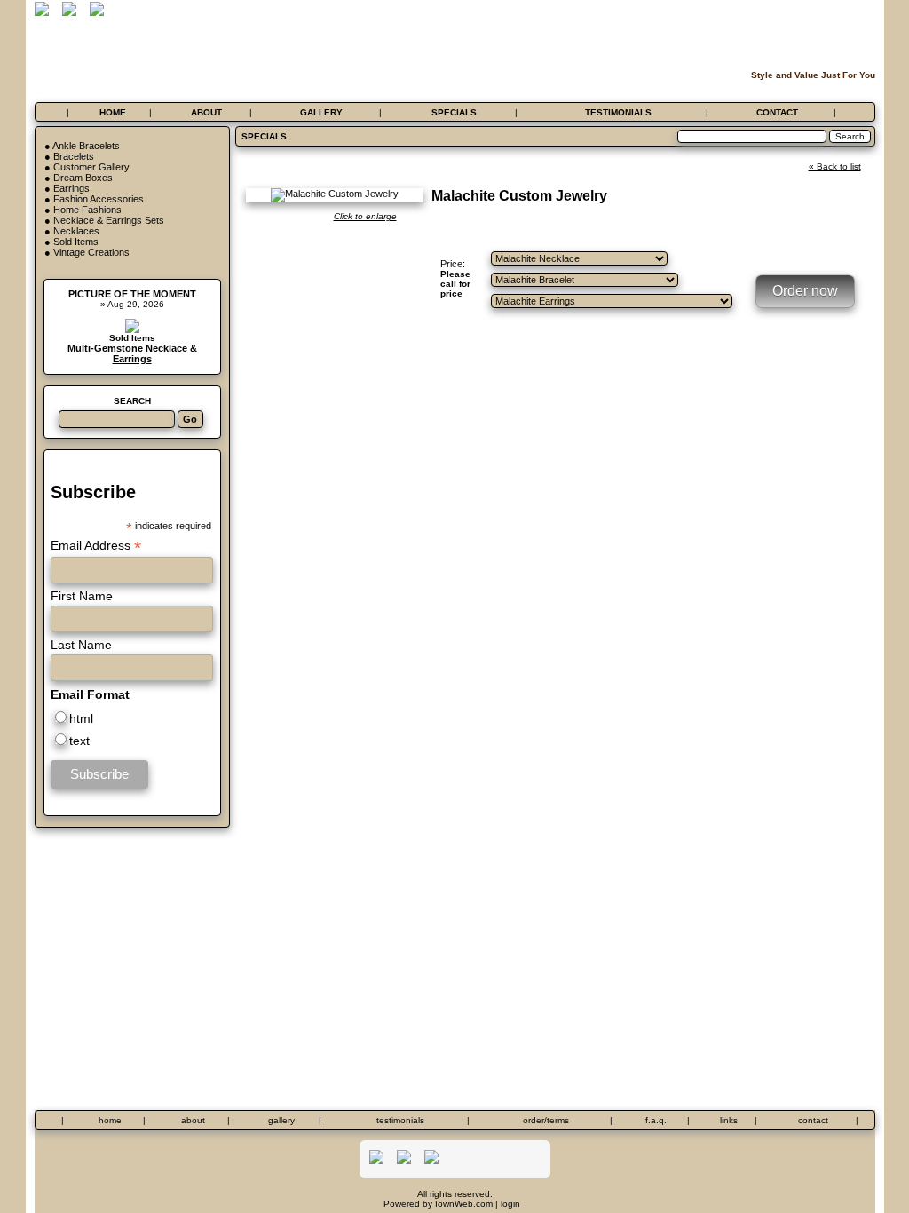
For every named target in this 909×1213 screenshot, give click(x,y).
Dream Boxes (83, 177)
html (81, 718)
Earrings (71, 188)
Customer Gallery (91, 167)
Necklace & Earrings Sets (108, 220)
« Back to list (835, 166)
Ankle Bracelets (86, 145)
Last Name (81, 645)
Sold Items (76, 241)
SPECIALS (454, 112)
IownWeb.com (464, 1204)
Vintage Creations (91, 252)
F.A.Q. (656, 1120)
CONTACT (777, 112)
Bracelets (73, 156)
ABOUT (206, 112)
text (79, 740)
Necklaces (76, 231)
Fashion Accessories (98, 199)
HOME (112, 112)
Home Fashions (87, 209)
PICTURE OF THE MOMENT (132, 294)
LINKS (729, 1120)
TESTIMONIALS (618, 112)
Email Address (96, 545)
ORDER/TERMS (546, 1120)
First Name (82, 596)
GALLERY (321, 112)
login (510, 1204)
